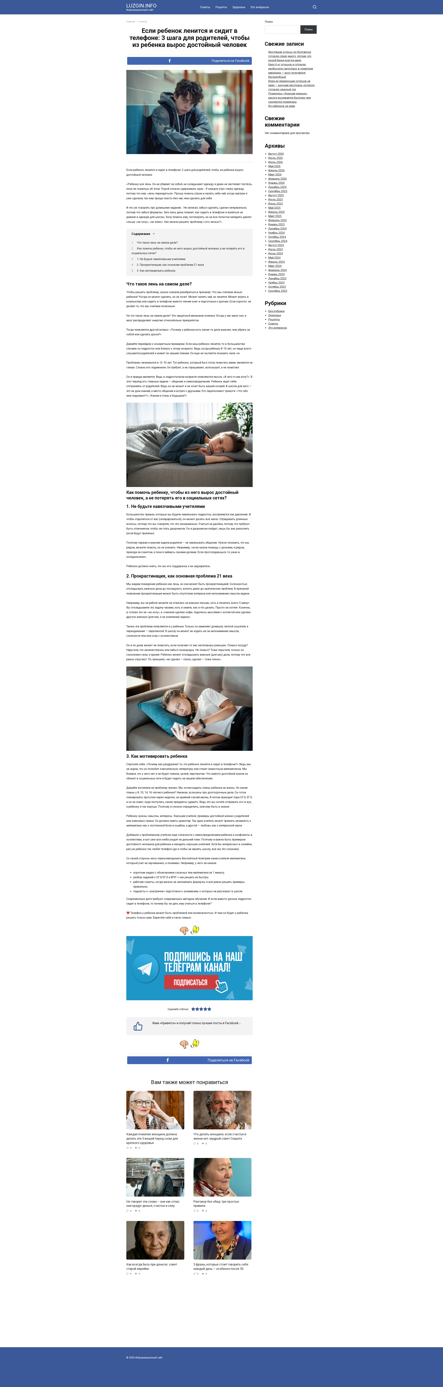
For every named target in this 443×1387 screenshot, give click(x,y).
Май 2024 (274, 257)
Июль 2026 (275, 158)
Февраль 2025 (277, 220)
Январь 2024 (276, 274)
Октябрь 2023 (277, 286)
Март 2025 (275, 216)
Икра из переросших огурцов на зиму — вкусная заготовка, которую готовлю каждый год (291, 85)
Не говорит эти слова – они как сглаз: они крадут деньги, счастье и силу (153, 1203)
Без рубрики (276, 311)
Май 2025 (274, 207)
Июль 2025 (275, 199)
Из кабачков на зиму (281, 106)
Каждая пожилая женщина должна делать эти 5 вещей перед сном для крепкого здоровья (152, 1138)
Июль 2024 (275, 249)
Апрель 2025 (276, 212)
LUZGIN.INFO (141, 6)
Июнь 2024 (275, 253)
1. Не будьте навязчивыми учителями (161, 259)
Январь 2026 (276, 183)
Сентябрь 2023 (277, 291)
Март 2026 (275, 174)
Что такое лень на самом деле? (157, 242)
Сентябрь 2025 (277, 191)
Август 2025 (276, 195)
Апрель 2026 (276, 170)
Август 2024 (276, 245)
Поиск (269, 21)
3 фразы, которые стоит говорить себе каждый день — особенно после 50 (220, 1266)
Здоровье (238, 7)
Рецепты (221, 7)
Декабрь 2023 (277, 278)
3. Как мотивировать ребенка (156, 270)
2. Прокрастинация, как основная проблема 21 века (170, 264)
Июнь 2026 (275, 162)
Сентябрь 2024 (277, 241)
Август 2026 (276, 153)
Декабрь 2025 (277, 187)
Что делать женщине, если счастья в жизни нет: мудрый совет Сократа (219, 1136)
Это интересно (259, 7)
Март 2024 (275, 266)
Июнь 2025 (275, 203)
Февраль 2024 (277, 270)
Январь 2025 (276, 224)
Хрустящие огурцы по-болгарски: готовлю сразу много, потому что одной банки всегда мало (289, 56)
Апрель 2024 (276, 261)
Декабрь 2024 (277, 228)
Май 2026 (274, 166)
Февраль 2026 (277, 178)
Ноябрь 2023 (276, 282)
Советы (205, 7)
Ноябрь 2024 (276, 232)
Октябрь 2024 (277, 237)
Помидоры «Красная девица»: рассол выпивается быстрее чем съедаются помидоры (289, 98)
